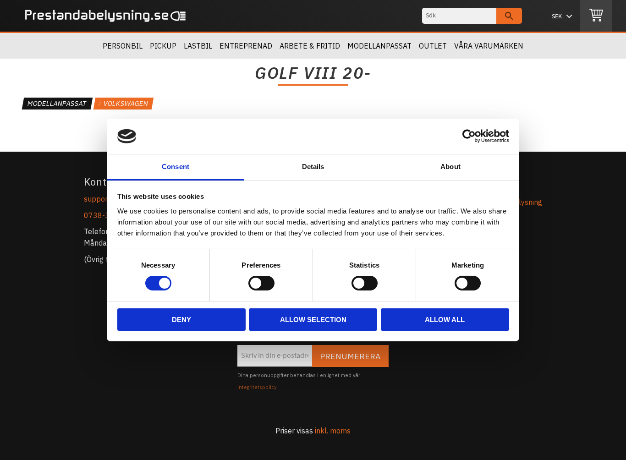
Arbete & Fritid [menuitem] (310, 45)
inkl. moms (333, 430)
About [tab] (450, 166)
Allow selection (313, 319)
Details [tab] (313, 166)
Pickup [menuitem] (163, 45)
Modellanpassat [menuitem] (379, 45)
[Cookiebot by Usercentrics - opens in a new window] (469, 136)
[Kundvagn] (596, 16)
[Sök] (509, 16)
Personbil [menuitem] (123, 45)
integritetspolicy (256, 387)
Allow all (445, 319)
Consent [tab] (175, 166)
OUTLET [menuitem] (433, 45)
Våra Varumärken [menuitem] (488, 45)
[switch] (261, 283)
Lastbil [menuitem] (198, 45)
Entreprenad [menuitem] (246, 45)
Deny (181, 319)
